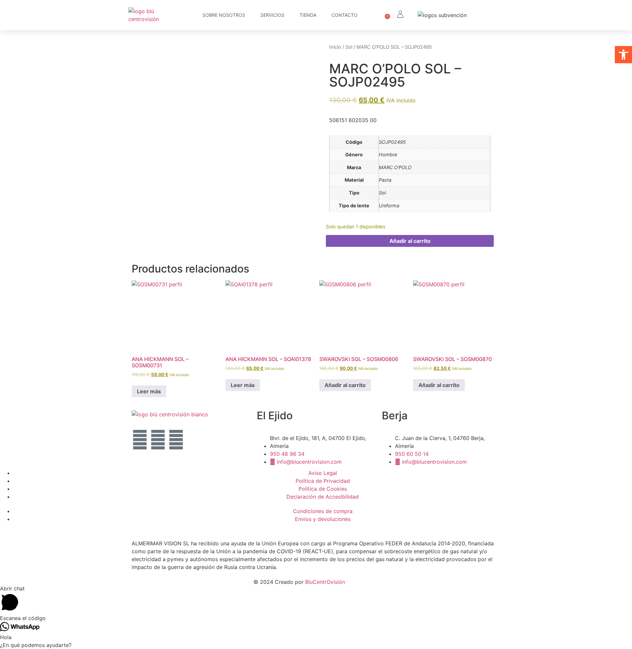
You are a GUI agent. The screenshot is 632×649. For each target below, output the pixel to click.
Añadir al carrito (410, 241)
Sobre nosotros (223, 15)
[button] (623, 54)
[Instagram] (158, 439)
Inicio (335, 47)
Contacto (344, 15)
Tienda (308, 15)
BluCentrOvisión (325, 582)
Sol (348, 47)
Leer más (149, 391)
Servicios (272, 15)
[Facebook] (176, 439)
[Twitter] (140, 439)
